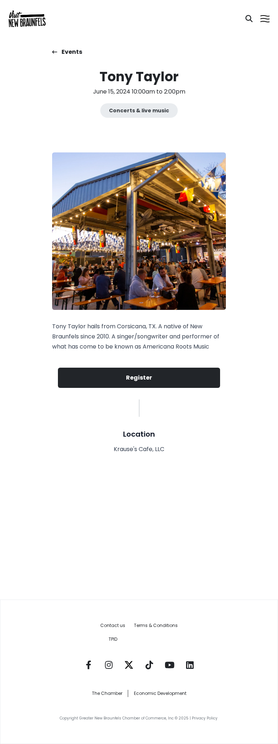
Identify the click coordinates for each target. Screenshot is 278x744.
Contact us (112, 625)
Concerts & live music (139, 110)
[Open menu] (265, 19)
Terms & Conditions (156, 625)
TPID (113, 639)
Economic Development (160, 693)
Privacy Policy (205, 718)
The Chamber (107, 693)
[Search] (249, 19)
